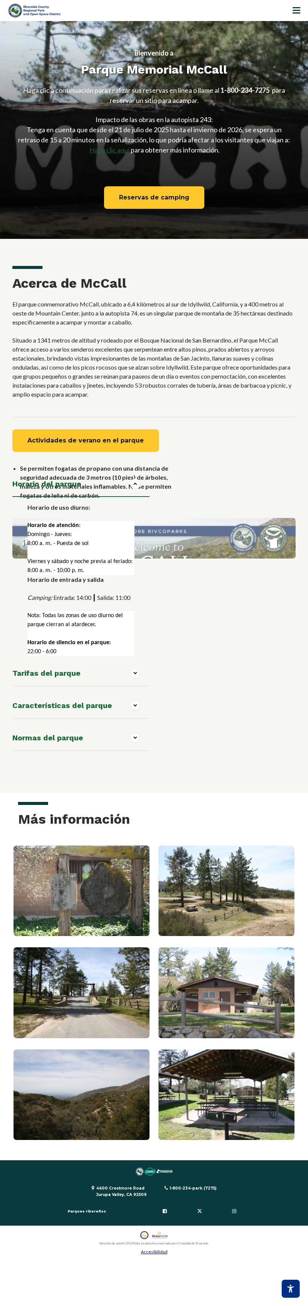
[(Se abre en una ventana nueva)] (154, 1235)
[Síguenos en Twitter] (199, 1211)
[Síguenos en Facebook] (165, 1211)
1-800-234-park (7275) (193, 1188)
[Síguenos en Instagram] (234, 1211)
